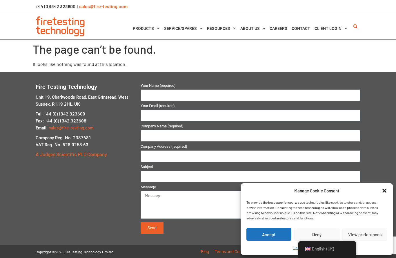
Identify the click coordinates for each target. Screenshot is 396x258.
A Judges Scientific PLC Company (71, 154)
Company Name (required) (162, 126)
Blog (205, 251)
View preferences (365, 234)
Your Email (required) (158, 106)
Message (148, 187)
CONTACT (301, 28)
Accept (269, 234)
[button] (384, 191)
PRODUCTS (143, 28)
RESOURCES (218, 28)
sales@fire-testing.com (103, 6)
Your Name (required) (158, 86)
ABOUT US (250, 28)
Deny (316, 234)
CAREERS (278, 28)
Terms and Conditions (234, 251)
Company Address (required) (164, 147)
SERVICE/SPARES (180, 28)
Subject (147, 167)
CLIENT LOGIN (328, 28)
